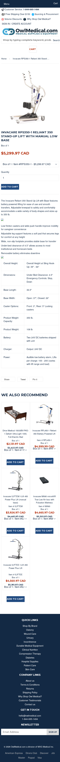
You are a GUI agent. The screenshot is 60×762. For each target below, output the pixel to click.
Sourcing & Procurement (46, 14)
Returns (30, 688)
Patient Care (30, 665)
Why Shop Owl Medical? (38, 18)
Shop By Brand (30, 625)
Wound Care (30, 633)
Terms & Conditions (30, 684)
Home (3, 58)
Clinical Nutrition (30, 649)
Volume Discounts (13, 18)
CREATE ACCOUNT (21, 23)
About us (30, 680)
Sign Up (53, 732)
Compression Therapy (30, 653)
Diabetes (30, 657)
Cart (32, 49)
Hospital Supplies (30, 661)
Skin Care (30, 669)
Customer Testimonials (30, 700)
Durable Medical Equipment (29, 645)
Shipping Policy (30, 692)
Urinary (30, 637)
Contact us (30, 704)
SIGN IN (6, 23)
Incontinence (30, 641)
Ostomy (30, 629)
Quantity (5, 171)
